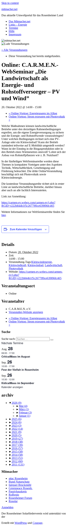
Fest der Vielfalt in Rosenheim (20, 369)
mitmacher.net (9, 9)
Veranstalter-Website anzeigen (26, 312)
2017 (17, 445)
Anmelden (7, 507)
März (24, 409)
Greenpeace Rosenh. (20, 488)
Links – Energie (18, 24)
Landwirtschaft (53, 265)
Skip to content (10, 3)
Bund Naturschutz (19, 481)
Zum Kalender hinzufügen (26, 229)
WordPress (21, 522)
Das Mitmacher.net (19, 21)
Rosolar (13, 501)
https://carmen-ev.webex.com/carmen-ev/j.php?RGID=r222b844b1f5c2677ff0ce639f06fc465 (28, 204)
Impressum (15, 34)
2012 (17, 461)
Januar (24, 415)
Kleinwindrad (35, 265)
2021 (16, 432)
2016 (17, 448)
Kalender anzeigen (12, 387)
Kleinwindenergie (41, 261)
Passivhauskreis (18, 491)
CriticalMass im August (15, 356)
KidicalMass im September (17, 383)
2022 (17, 428)
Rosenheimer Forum (20, 497)
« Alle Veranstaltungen (14, 49)
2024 (16, 422)
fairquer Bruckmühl (20, 484)
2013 (17, 458)
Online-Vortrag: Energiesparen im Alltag (33, 113)
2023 (16, 425)
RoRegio (14, 494)
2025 (16, 419)
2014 (17, 454)
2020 (16, 435)
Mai (23, 406)
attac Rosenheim (18, 478)
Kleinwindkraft (17, 265)
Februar (25, 412)
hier (3, 215)
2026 (16, 402)
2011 (18, 464)
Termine (13, 27)
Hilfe (12, 31)
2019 (17, 438)
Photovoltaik (16, 268)
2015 (17, 451)
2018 (17, 441)
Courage (37, 522)
